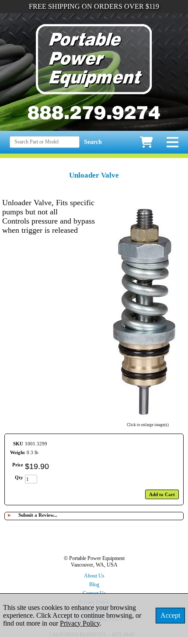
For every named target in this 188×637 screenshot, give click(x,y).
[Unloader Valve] (148, 419)
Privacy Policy (80, 623)
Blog (94, 584)
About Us (94, 576)
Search (93, 142)
